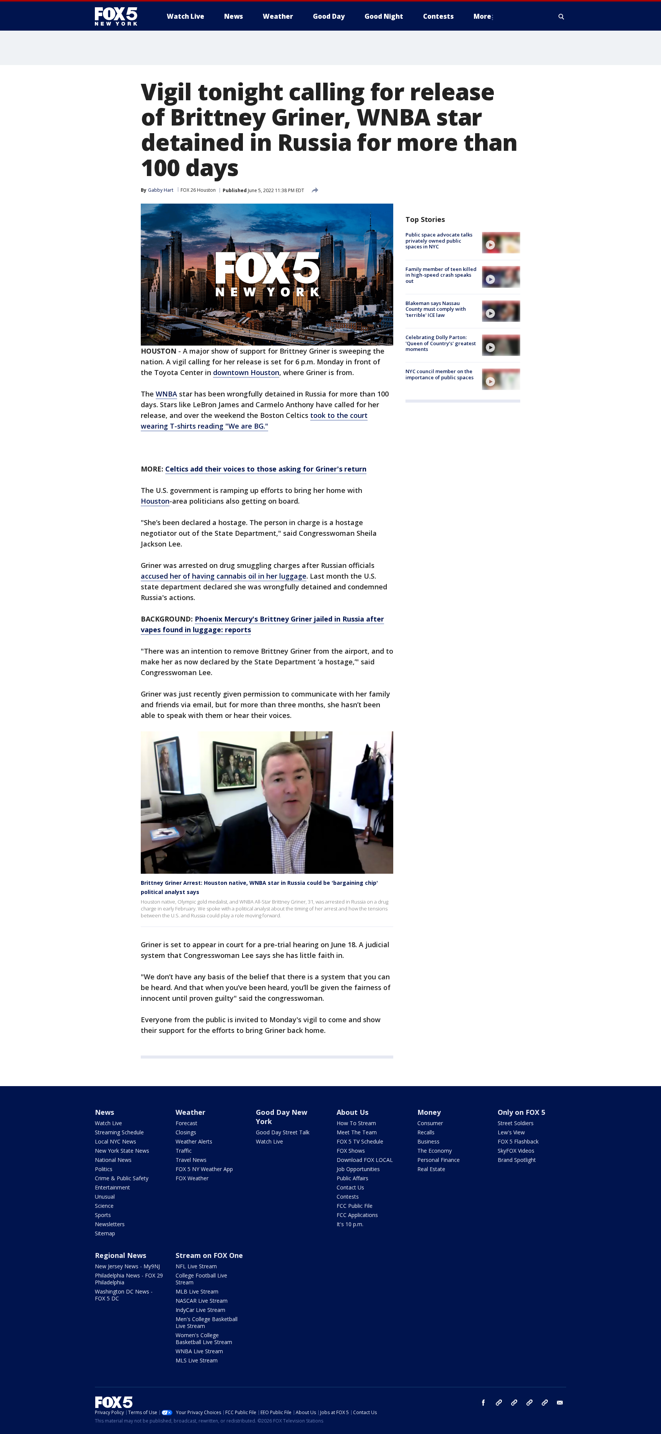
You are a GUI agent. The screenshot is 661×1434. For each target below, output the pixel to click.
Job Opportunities (358, 1169)
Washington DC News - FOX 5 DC (124, 1295)
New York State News (122, 1150)
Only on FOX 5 (521, 1112)
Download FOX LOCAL (365, 1159)
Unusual (105, 1196)
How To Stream (356, 1123)
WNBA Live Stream (199, 1351)
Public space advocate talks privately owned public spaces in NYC (438, 240)
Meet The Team (357, 1132)
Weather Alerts (194, 1141)
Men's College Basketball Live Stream (207, 1322)
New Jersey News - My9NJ (127, 1266)
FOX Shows (351, 1150)
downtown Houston (246, 372)
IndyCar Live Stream (200, 1309)
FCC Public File (355, 1205)
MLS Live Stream (197, 1360)
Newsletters (110, 1224)
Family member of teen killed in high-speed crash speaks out (441, 274)
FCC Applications (357, 1215)
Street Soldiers (516, 1123)
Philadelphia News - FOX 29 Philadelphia (129, 1279)
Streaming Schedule (119, 1132)
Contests (348, 1196)
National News (113, 1159)
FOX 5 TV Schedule (360, 1141)
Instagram (499, 1402)
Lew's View (511, 1132)
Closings (186, 1132)
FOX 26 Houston (198, 190)
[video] (501, 242)
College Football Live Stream (201, 1279)
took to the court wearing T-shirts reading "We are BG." (254, 421)
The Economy (434, 1150)
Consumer (430, 1123)
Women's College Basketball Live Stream (204, 1338)
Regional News (120, 1255)
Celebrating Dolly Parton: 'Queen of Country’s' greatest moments (440, 343)
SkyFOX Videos (516, 1150)
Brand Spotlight (517, 1159)
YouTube (529, 1402)
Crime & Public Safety (121, 1178)
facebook (483, 1402)
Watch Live (108, 1123)
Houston (155, 501)
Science (104, 1205)
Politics (103, 1169)
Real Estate (431, 1169)
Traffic (184, 1150)
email (560, 1402)
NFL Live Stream (196, 1266)
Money (429, 1112)
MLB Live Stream (197, 1291)
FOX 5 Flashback (518, 1141)
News (104, 1112)
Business (428, 1141)
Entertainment (112, 1187)
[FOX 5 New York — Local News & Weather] (120, 16)
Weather (190, 1112)
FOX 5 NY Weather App (204, 1169)
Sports (103, 1215)
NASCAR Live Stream (202, 1300)
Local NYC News (115, 1141)
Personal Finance (438, 1159)
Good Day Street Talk (282, 1132)
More (482, 16)
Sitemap (105, 1233)
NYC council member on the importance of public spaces (439, 374)
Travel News (191, 1159)
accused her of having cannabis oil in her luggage (223, 576)
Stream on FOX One (209, 1255)
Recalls (426, 1132)
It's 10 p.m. (350, 1224)
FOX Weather (192, 1178)
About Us (352, 1112)
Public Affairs (352, 1178)
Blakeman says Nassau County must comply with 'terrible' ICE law (435, 309)
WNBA (166, 393)
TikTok (514, 1402)
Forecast (186, 1123)
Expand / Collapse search (561, 16)
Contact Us (350, 1187)
